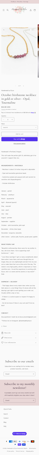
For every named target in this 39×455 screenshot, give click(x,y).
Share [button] (5, 326)
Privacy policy (10, 451)
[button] (4, 10)
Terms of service (20, 451)
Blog (5, 422)
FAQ (5, 426)
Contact (6, 418)
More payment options (19, 143)
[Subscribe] (33, 374)
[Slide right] (23, 86)
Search (6, 414)
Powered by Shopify (22, 448)
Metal (3, 124)
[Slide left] (16, 86)
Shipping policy (30, 451)
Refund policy (32, 448)
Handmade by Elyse (12, 448)
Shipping (3, 109)
